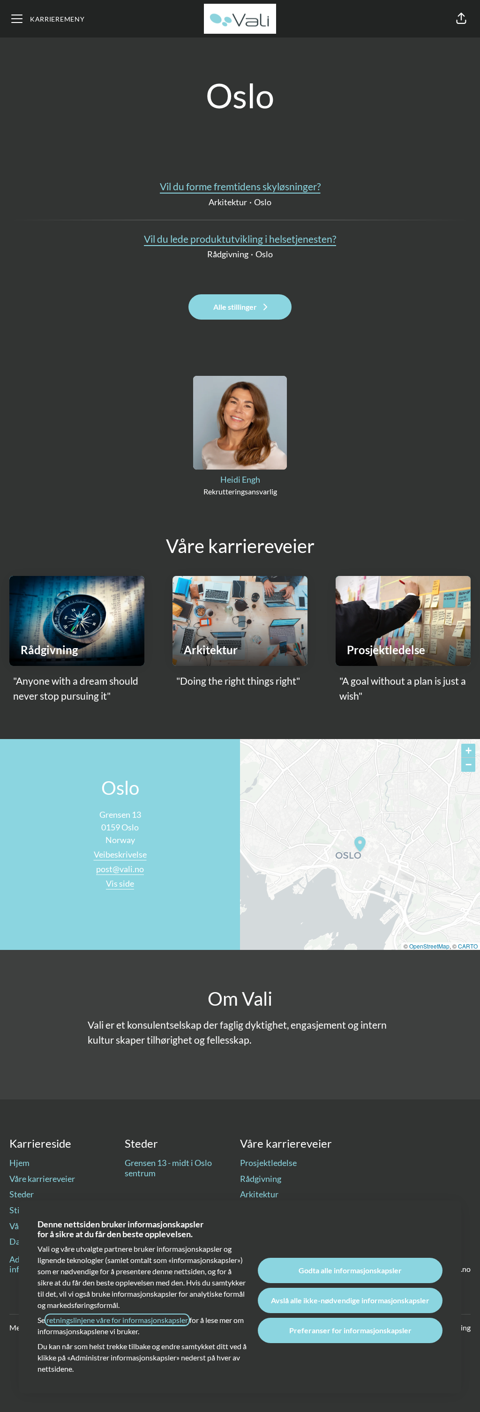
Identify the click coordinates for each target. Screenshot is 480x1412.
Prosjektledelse (268, 1163)
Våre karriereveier (42, 1178)
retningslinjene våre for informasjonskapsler (117, 1319)
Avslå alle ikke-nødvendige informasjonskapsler (350, 1300)
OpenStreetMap (429, 946)
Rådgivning (260, 1178)
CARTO (468, 946)
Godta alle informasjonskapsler (350, 1270)
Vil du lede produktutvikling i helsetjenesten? (240, 239)
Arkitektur (259, 1194)
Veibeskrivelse (120, 854)
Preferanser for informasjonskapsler (350, 1330)
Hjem (19, 1163)
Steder (21, 1194)
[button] (461, 19)
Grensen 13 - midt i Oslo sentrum (168, 1168)
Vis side (120, 883)
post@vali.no (120, 869)
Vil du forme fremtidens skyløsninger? (240, 186)
